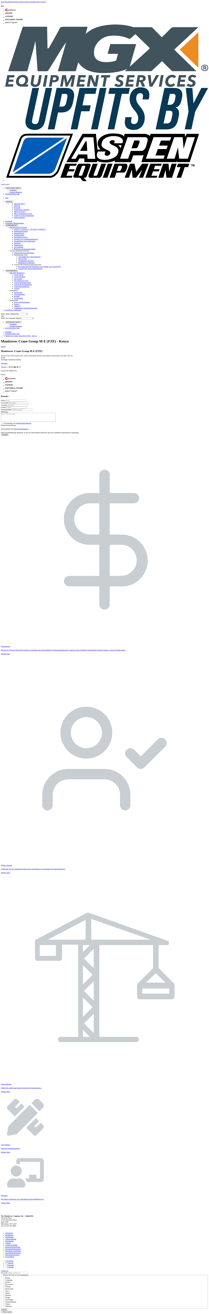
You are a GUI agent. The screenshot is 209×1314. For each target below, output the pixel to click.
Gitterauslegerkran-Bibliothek (24, 253)
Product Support (6, 865)
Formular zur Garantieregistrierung (26, 239)
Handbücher (9, 1237)
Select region (5, 314)
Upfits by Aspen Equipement (24, 216)
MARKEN (9, 202)
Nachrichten (18, 292)
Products (8, 1295)
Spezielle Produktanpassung (10, 1148)
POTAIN (17, 208)
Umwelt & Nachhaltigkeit (23, 285)
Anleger (16, 288)
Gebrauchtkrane (19, 217)
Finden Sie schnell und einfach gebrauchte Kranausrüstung (21, 1088)
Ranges (7, 1297)
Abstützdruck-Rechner (26, 261)
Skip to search (41, 2)
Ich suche (4, 1273)
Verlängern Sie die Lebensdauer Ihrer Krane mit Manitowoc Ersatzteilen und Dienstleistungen (33, 869)
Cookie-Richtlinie (11, 1245)
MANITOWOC (19, 204)
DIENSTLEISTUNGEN (18, 227)
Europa (16, 304)
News (7, 1291)
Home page (9, 1289)
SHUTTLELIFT (20, 212)
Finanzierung (18, 245)
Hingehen (4, 363)
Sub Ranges (9, 1300)
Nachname (4, 403)
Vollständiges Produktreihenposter (25, 308)
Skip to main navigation (27, 2)
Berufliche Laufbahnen (13, 310)
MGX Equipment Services (23, 214)
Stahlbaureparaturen (21, 231)
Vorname (4, 405)
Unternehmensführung (21, 287)
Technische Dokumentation (14, 223)
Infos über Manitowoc (17, 273)
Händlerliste (9, 1235)
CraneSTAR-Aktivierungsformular (30, 269)
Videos (7, 1304)
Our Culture (18, 279)
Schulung (17, 243)
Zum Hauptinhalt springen (10, 2)
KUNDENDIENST (11, 225)
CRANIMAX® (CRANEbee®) (29, 257)
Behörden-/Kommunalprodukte (24, 249)
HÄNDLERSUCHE (12, 334)
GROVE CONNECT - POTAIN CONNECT (30, 229)
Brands (7, 1278)
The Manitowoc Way (21, 281)
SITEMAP (9, 1233)
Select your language (8, 318)
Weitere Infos (5, 654)
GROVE (17, 206)
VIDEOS (17, 306)
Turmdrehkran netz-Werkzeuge (24, 241)
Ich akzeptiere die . (17, 423)
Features (8, 1287)
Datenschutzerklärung (20, 429)
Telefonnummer (6, 410)
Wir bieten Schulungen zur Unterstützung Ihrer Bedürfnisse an (22, 1199)
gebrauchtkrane (6, 1084)
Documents (9, 1284)
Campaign (8, 1280)
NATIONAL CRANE (21, 210)
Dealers (7, 1282)
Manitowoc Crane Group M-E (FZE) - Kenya (21, 336)
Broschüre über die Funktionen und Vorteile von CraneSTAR (39, 267)
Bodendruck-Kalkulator (26, 263)
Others (7, 1293)
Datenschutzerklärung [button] (23, 423)
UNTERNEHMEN (11, 271)
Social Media (18, 298)
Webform (8, 1306)
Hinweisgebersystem (12, 1255)
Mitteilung (4, 412)
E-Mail (3, 407)
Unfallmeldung (19, 235)
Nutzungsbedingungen (13, 1249)
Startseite (8, 332)
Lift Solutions (18, 247)
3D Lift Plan (22, 259)
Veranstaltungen (19, 294)
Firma (3, 400)
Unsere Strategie (19, 277)
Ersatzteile (8, 221)
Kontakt (16, 296)
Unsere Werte (18, 275)
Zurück (3, 346)
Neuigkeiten (9, 1241)
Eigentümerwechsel (20, 237)
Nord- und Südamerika (22, 302)
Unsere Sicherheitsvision (22, 283)
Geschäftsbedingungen (13, 1253)
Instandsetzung (19, 233)
